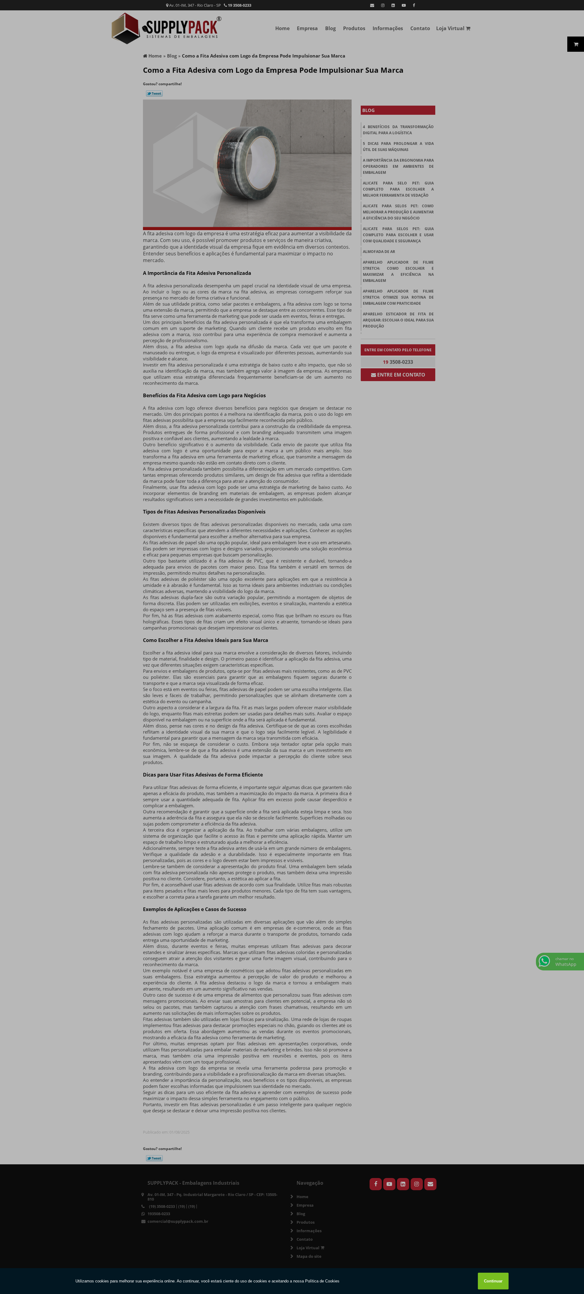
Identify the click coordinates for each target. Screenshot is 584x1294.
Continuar (493, 1281)
